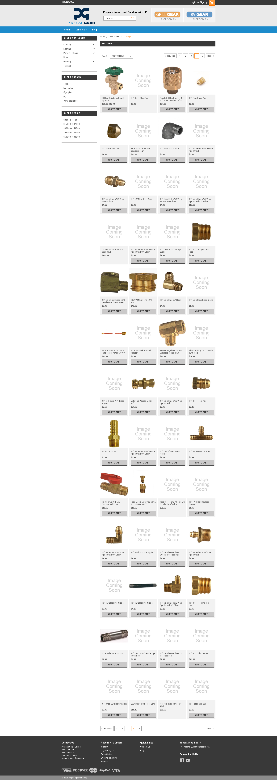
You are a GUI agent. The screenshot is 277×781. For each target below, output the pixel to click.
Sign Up (203, 2)
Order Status (106, 754)
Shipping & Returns (109, 758)
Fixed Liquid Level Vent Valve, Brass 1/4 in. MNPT (143, 503)
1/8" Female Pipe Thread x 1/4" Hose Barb (171, 654)
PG (64, 96)
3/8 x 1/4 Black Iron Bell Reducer (141, 351)
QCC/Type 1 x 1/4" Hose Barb (143, 704)
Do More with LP (137, 12)
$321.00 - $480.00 (71, 128)
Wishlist (104, 747)
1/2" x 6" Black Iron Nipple (142, 603)
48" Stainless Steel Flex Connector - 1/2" (140, 149)
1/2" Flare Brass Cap (197, 704)
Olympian (67, 92)
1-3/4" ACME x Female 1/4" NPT (141, 301)
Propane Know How (114, 12)
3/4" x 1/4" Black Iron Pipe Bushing (170, 250)
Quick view (114, 92)
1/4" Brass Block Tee (139, 98)
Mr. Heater (68, 88)
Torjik (65, 83)
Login (193, 2)
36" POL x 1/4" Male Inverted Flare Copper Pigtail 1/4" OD (113, 351)
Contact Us (81, 29)
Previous (171, 56)
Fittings (128, 37)
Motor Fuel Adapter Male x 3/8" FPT (141, 402)
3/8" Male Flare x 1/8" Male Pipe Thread (171, 402)
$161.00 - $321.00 (71, 124)
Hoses (66, 57)
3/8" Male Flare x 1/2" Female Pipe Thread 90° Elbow (143, 250)
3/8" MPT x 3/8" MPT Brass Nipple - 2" (113, 402)
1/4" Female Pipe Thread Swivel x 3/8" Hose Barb (170, 553)
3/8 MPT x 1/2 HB (109, 451)
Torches (67, 65)
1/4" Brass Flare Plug (197, 401)
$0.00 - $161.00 (70, 119)
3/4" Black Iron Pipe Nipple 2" (143, 552)
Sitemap (104, 761)
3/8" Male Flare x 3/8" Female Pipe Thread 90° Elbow (143, 452)
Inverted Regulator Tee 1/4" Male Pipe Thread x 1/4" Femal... (171, 351)
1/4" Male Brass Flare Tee (199, 451)
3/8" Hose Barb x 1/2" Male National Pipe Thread (171, 200)
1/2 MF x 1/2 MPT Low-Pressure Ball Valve (111, 503)
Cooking (67, 44)
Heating (67, 61)
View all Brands (70, 100)
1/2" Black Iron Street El (169, 148)
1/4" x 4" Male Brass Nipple (142, 199)
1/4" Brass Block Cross (198, 653)
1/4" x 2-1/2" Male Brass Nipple (170, 452)
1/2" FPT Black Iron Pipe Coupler (199, 503)
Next (209, 56)
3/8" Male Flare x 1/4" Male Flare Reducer (113, 200)
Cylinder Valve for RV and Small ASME (112, 250)
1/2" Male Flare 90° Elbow (170, 300)
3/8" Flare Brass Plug (197, 98)
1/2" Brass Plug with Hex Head (199, 604)
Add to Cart (114, 109)
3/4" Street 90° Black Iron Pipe (114, 704)
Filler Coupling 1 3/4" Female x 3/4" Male (201, 351)
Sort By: (105, 56)
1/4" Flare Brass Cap (110, 148)
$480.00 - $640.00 (71, 132)
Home (67, 29)
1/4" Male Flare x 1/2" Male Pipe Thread (200, 553)
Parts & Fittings (70, 53)
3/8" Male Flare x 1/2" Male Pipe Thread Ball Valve (200, 200)
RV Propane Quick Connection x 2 (195, 747)
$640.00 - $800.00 (71, 136)
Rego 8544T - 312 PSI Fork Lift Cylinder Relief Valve (172, 503)
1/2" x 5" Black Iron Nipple (113, 603)
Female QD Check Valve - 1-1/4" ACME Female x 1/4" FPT (172, 99)
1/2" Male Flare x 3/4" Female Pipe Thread (201, 149)
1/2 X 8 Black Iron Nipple (112, 653)
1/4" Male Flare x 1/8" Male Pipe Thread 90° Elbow (113, 553)
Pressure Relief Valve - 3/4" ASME (171, 705)
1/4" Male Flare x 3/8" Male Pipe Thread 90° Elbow (171, 604)
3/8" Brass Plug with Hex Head (199, 250)
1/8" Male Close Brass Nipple (201, 300)
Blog (94, 29)
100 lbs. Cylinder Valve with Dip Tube (113, 99)
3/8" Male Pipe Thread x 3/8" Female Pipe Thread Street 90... (114, 301)
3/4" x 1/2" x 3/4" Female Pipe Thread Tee (143, 654)
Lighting (67, 48)
